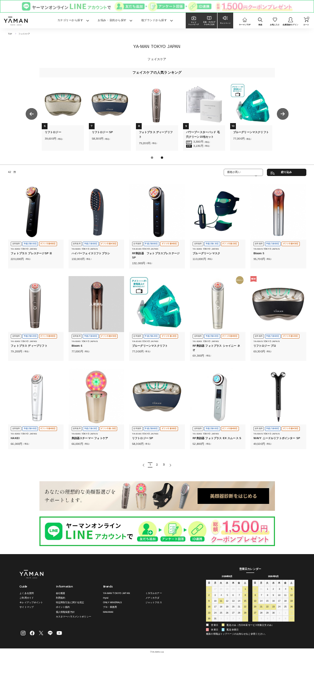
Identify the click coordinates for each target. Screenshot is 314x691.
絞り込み (286, 172)
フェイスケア (24, 34)
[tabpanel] (63, 117)
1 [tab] (153, 158)
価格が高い (234, 172)
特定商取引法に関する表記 (70, 602)
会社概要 (60, 593)
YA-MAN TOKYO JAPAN (116, 593)
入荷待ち (96, 304)
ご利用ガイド (27, 597)
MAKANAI (108, 611)
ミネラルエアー (154, 593)
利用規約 (60, 597)
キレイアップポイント (31, 602)
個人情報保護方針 (65, 611)
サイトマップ (27, 606)
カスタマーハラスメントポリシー (73, 616)
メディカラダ (153, 597)
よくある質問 (27, 593)
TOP (10, 34)
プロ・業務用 (110, 606)
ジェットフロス (154, 602)
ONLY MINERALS (112, 602)
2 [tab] (163, 158)
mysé (106, 597)
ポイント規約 (63, 606)
